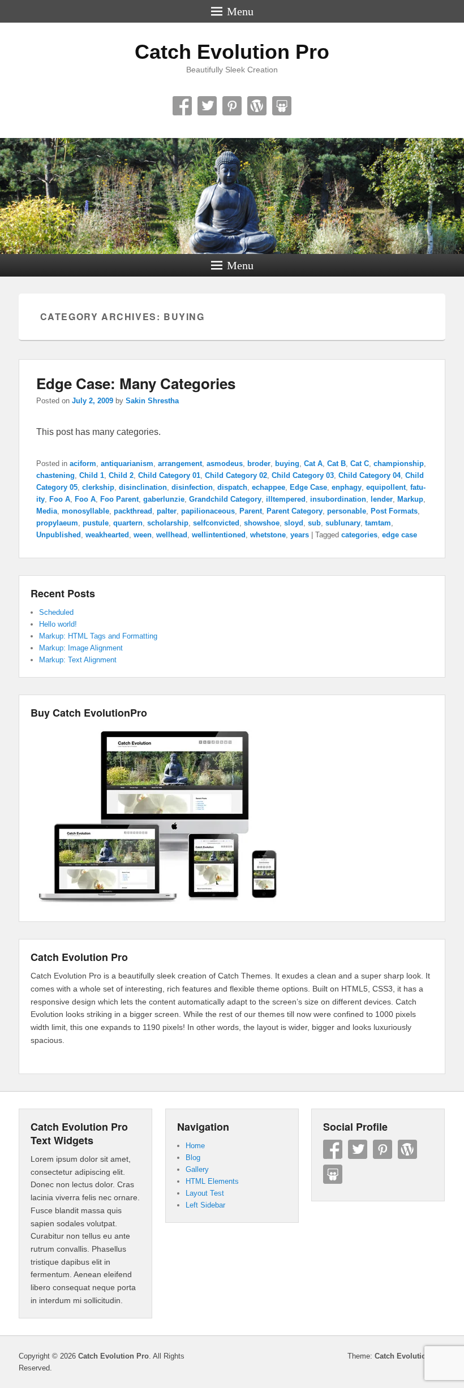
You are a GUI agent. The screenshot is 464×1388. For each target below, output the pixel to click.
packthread (133, 511)
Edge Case (308, 487)
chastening (55, 475)
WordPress (257, 105)
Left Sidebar (205, 1205)
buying (287, 463)
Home (195, 1145)
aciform (83, 463)
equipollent (386, 487)
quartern (128, 523)
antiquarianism (127, 463)
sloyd (293, 523)
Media (46, 511)
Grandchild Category (225, 499)
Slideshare (281, 105)
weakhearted (107, 535)
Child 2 (121, 475)
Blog (193, 1157)
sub (314, 523)
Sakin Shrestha (152, 400)
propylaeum (57, 523)
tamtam (378, 523)
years (299, 535)
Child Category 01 (169, 475)
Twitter (207, 105)
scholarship (167, 523)
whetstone (268, 535)
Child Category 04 (369, 475)
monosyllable (85, 511)
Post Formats (394, 511)
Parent (250, 511)
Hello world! (58, 624)
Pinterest (232, 105)
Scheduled (56, 612)
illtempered (286, 499)
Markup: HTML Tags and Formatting (98, 636)
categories (359, 535)
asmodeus (225, 463)
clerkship (98, 487)
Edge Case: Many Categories (135, 383)
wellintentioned (219, 535)
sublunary (342, 523)
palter (167, 511)
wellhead (171, 535)
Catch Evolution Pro (232, 51)
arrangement (180, 463)
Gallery (197, 1169)
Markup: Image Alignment (81, 648)
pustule (96, 523)
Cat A (313, 463)
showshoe (262, 523)
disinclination (143, 487)
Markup (410, 499)
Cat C (359, 463)
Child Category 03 (303, 475)
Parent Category (295, 511)
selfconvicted (216, 523)
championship (398, 463)
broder (258, 463)
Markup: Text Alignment (78, 660)
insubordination (338, 499)
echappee (268, 487)
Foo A (59, 499)
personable (346, 511)
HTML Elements (212, 1181)
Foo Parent (119, 499)
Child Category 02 (236, 475)
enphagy (347, 487)
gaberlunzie (163, 499)
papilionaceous (208, 511)
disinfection (192, 487)
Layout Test (205, 1193)
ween (143, 535)
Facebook (182, 105)
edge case (399, 535)
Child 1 (91, 475)
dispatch (232, 487)
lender (382, 499)
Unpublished (58, 535)
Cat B (336, 463)
